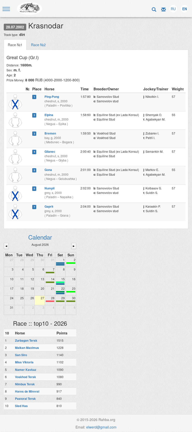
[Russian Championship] (60, 293)
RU (173, 8)
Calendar (40, 237)
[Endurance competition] (60, 263)
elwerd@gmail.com (101, 427)
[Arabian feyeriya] (50, 301)
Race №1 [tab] (15, 44)
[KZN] (50, 272)
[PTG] (70, 263)
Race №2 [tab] (38, 44)
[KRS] (60, 282)
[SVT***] (60, 291)
